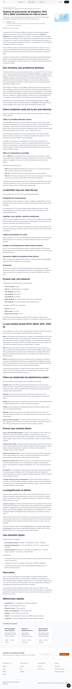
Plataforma (20, 2)
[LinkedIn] (3, 683)
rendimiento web (28, 526)
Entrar (66, 2)
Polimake (8, 22)
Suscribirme (64, 654)
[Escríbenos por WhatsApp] (69, 686)
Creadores (39, 666)
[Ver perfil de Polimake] (4, 22)
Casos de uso (40, 669)
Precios (60, 2)
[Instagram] (5, 683)
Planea (4, 669)
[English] (68, 683)
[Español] (66, 683)
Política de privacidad (59, 671)
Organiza (5, 666)
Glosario (22, 671)
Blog (21, 669)
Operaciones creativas (8, 503)
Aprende (22, 666)
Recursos (42, 2)
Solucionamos (31, 2)
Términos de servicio (59, 669)
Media (19, 509)
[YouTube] (7, 683)
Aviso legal (57, 666)
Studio (12, 507)
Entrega (4, 671)
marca (21, 530)
